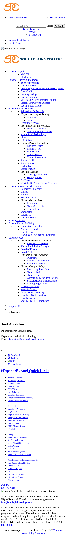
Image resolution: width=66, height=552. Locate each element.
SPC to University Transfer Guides (38, 100)
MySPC (33, 31)
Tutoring (29, 171)
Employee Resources (16, 412)
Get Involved (32, 200)
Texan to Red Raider (31, 105)
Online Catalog (28, 85)
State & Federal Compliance (35, 300)
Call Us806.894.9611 (8, 486)
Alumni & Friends (30, 229)
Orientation (26, 140)
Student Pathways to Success (35, 102)
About (16, 237)
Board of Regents (29, 249)
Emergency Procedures (38, 269)
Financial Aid (34, 148)
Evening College (29, 94)
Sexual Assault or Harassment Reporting (23, 460)
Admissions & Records (32, 111)
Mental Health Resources (39, 131)
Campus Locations (30, 286)
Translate (57, 530)
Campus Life (14, 306)
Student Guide (28, 160)
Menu (58, 17)
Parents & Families (17, 17)
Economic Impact (36, 263)
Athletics (17, 220)
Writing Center (34, 177)
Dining (24, 191)
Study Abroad (28, 163)
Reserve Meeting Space (16, 452)
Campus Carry (34, 275)
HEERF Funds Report (16, 426)
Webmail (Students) (15, 477)
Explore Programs (30, 82)
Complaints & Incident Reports (42, 277)
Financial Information (38, 260)
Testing (30, 120)
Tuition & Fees (34, 154)
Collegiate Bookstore (31, 189)
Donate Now (14, 43)
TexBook (25, 180)
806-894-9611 (8, 524)
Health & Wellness (36, 128)
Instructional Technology (33, 134)
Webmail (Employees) (16, 474)
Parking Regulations (37, 283)
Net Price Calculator (15, 440)
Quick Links (26, 371)
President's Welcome (37, 243)
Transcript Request (15, 468)
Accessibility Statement (16, 380)
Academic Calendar (15, 378)
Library (24, 137)
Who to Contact (14, 480)
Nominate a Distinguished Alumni (38, 234)
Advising (31, 117)
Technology (27, 166)
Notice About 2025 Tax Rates (19, 443)
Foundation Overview (32, 226)
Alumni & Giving (21, 223)
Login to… (33, 29)
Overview (32, 257)
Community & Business (20, 40)
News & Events (29, 289)
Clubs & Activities (36, 206)
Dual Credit (26, 91)
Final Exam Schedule (16, 420)
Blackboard (35, 34)
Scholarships (33, 151)
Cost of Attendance (36, 157)
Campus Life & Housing (25, 186)
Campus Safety (33, 266)
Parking (24, 194)
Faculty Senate (28, 298)
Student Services (21, 108)
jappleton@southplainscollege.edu (26, 339)
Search (49, 25)
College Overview (34, 255)
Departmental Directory (32, 292)
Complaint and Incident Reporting (20, 398)
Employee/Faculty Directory (18, 415)
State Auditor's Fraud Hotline (19, 463)
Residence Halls (29, 197)
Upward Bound (28, 217)
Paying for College (34, 143)
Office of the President (36, 240)
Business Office (35, 145)
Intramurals (32, 203)
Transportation (28, 168)
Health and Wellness (35, 125)
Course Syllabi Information (18, 401)
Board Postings (28, 252)
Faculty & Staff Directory (33, 295)
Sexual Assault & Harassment (42, 280)
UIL (9, 471)
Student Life (33, 209)
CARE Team (12, 389)
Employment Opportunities (18, 417)
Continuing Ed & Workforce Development (42, 88)
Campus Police (34, 272)
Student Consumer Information (19, 454)
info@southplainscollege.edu (16, 502)
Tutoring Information (37, 174)
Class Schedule (13, 392)
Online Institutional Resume (18, 449)
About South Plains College (35, 246)
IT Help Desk (13, 429)
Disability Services (30, 122)
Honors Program (29, 97)
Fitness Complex (14, 423)
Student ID (26, 214)
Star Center (26, 211)
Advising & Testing (35, 114)
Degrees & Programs (23, 79)
